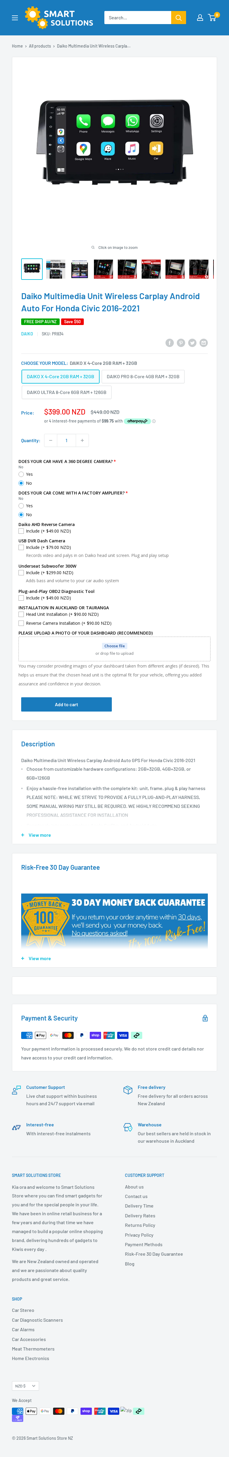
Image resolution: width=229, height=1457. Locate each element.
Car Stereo (23, 1310)
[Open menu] (15, 17)
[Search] (178, 17)
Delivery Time (139, 1205)
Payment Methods (144, 1244)
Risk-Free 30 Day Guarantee (154, 1254)
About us (134, 1186)
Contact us (136, 1196)
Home (17, 45)
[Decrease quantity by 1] (50, 440)
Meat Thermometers (33, 1348)
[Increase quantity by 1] (82, 440)
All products (40, 45)
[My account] (200, 17)
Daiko (27, 333)
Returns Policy (140, 1225)
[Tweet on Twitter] (192, 342)
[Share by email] (203, 342)
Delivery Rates (140, 1215)
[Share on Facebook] (169, 342)
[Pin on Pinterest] (181, 342)
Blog (129, 1263)
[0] (212, 17)
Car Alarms (23, 1329)
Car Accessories (29, 1339)
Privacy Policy (139, 1235)
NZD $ (20, 1385)
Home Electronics (30, 1358)
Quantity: (31, 440)
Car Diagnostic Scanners (37, 1320)
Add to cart (66, 704)
